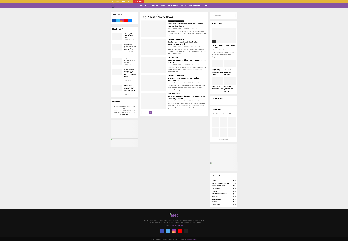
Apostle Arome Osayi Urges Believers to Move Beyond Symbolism (186, 97)
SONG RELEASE (216, 199)
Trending (215, 201)
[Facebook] (162, 231)
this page (125, 114)
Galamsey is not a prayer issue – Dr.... (217, 87)
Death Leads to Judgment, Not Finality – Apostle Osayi (184, 79)
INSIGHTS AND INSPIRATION (174, 93)
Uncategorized (216, 204)
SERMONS (155, 5)
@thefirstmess (223, 139)
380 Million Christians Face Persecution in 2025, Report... (228, 88)
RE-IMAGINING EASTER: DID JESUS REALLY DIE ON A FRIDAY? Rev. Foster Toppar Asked (129, 88)
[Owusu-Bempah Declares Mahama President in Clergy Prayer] (217, 63)
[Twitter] (168, 231)
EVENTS (214, 180)
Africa (183, 5)
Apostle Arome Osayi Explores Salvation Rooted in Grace (187, 61)
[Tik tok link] (236, 1)
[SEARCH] (234, 15)
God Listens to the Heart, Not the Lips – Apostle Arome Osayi (184, 43)
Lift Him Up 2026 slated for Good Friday (128, 35)
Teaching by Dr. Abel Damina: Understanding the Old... (228, 71)
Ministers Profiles (195, 5)
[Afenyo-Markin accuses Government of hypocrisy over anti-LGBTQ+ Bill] (117, 47)
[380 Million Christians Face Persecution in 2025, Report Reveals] (230, 81)
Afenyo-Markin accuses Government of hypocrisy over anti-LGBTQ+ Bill (130, 47)
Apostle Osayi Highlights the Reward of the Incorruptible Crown (185, 25)
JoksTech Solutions (192, 239)
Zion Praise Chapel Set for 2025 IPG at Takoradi (129, 60)
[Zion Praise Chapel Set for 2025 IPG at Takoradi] (117, 61)
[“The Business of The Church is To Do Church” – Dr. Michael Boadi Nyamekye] (224, 35)
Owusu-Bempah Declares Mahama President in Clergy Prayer (217, 71)
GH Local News (173, 5)
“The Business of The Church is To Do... (223, 46)
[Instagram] (174, 231)
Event (207, 5)
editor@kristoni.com (177, 225)
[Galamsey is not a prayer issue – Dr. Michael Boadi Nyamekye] (217, 81)
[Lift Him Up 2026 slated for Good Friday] (117, 36)
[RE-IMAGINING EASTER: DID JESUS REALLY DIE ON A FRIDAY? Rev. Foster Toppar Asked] (117, 88)
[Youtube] (180, 231)
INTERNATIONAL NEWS (173, 21)
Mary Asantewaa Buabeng (175, 28)
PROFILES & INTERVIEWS (219, 194)
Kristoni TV (144, 5)
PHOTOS (214, 191)
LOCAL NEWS (216, 188)
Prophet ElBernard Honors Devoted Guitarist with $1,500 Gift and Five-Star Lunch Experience (130, 74)
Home (163, 5)
